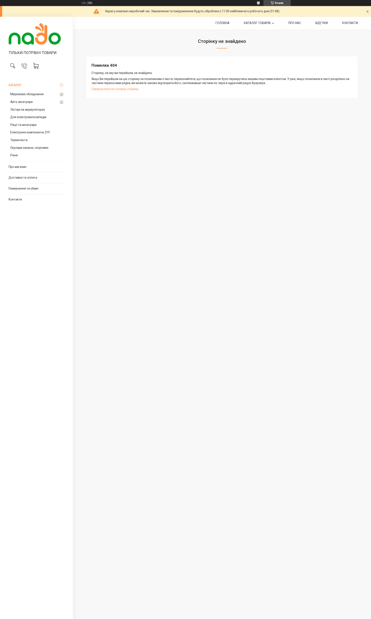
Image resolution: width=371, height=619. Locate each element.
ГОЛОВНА (223, 23)
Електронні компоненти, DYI (30, 132)
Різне (14, 155)
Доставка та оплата (23, 177)
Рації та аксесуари (23, 125)
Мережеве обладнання (27, 94)
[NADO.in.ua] (36, 34)
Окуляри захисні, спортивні (29, 147)
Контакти (15, 199)
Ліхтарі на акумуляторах (27, 109)
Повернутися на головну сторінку (114, 89)
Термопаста (18, 140)
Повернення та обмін (23, 188)
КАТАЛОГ (15, 85)
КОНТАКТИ (350, 23)
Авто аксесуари (21, 102)
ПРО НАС (294, 23)
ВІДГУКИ (321, 23)
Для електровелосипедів (28, 117)
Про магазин (17, 167)
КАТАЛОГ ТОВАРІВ (257, 23)
